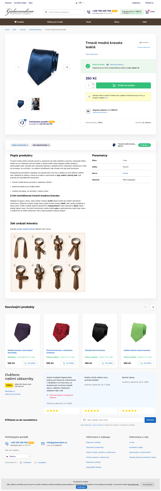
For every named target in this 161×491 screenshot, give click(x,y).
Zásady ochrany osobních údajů (142, 457)
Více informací (133, 484)
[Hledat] (46, 12)
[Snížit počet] (93, 87)
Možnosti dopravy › (117, 65)
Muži (14, 29)
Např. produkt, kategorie (59, 12)
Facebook (27, 462)
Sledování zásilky (93, 462)
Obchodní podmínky (95, 447)
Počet (89, 85)
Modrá (125, 173)
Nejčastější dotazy (93, 467)
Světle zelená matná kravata (137, 350)
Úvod (7, 29)
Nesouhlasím (148, 484)
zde (106, 98)
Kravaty (23, 29)
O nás (131, 442)
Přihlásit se (149, 3)
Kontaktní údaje (20, 3)
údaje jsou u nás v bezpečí (93, 425)
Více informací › (92, 54)
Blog (30, 3)
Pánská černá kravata (95, 350)
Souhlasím (81, 487)
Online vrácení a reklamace (97, 457)
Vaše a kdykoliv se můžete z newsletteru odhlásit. (107, 425)
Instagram (42, 462)
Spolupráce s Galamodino (140, 452)
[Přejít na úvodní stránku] (19, 12)
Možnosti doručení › (100, 112)
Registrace (136, 3)
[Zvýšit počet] (93, 84)
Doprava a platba (93, 442)
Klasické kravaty (35, 29)
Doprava (8, 3)
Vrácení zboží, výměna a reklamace (101, 452)
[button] (67, 67)
